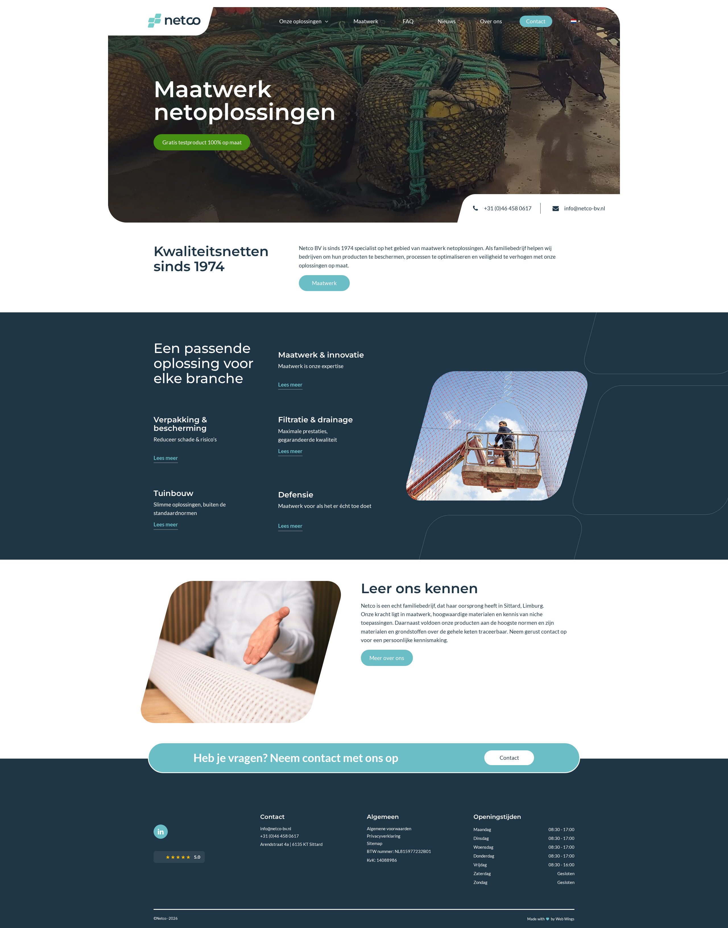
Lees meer (290, 384)
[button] (304, 21)
